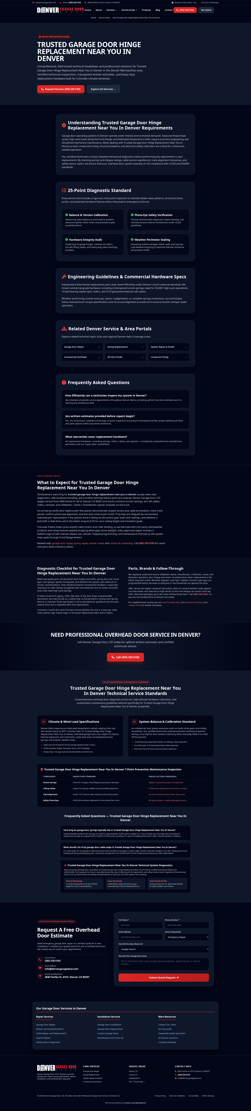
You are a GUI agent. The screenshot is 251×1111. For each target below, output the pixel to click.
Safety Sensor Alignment (48, 1042)
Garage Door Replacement (110, 1029)
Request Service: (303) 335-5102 (62, 89)
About (99, 10)
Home (88, 10)
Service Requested (173, 932)
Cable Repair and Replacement (51, 1033)
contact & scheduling (121, 543)
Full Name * (124, 920)
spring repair (81, 543)
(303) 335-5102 (75, 2)
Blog (158, 10)
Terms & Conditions (177, 1096)
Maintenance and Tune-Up (110, 1037)
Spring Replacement (91, 1075)
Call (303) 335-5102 (127, 657)
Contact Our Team (167, 1024)
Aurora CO (133, 1075)
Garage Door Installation (109, 1024)
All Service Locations (168, 1037)
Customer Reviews (167, 1042)
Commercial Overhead (92, 1081)
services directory (193, 602)
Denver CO (133, 1071)
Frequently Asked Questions (172, 1033)
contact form (134, 605)
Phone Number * (172, 920)
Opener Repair (43, 1037)
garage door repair (62, 543)
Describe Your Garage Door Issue (133, 956)
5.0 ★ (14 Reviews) (210, 2)
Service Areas (128, 10)
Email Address (125, 932)
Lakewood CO (134, 1078)
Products (146, 10)
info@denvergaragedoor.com (61, 968)
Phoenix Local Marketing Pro (135, 1103)
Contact (169, 10)
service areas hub (171, 602)
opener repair (96, 543)
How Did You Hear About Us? (131, 944)
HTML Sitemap (208, 1096)
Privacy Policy (160, 1096)
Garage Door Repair (45, 1024)
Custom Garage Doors (108, 1033)
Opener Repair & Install (92, 1078)
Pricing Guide (165, 1029)
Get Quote (206, 10)
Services (110, 10)
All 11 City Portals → (137, 1081)
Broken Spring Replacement (49, 1029)
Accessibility (193, 1096)
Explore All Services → (103, 89)
